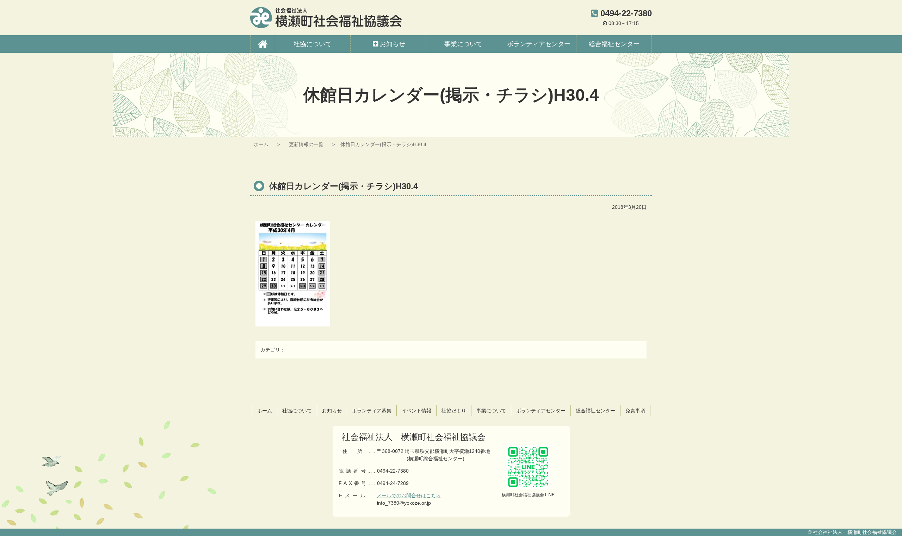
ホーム (261, 144)
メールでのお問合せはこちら (409, 495)
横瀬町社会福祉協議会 (326, 17)
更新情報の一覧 (306, 144)
